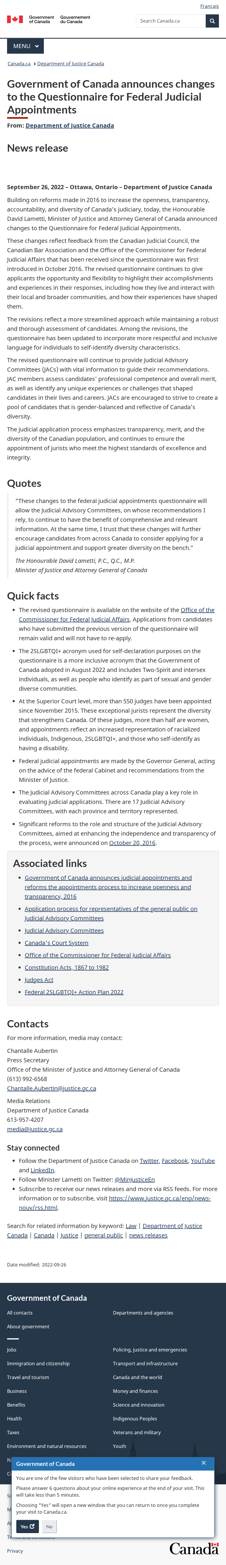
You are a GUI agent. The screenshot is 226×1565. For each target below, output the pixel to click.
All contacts (20, 1313)
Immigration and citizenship (38, 1363)
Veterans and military (137, 1432)
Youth (119, 1446)
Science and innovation (138, 1405)
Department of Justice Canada (70, 63)
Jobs (11, 1349)
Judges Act (39, 980)
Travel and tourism (28, 1377)
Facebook (175, 1161)
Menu (22, 46)
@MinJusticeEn (135, 1179)
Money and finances (135, 1391)
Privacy (15, 1551)
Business (17, 1391)
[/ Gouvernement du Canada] (48, 19)
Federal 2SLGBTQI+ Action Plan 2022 (74, 992)
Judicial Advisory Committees (64, 930)
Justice (69, 1235)
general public (103, 1235)
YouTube (203, 1161)
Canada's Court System (57, 943)
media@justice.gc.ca (35, 1129)
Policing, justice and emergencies (150, 1349)
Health (14, 1418)
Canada (44, 1235)
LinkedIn (42, 1170)
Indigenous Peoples (135, 1418)
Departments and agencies (143, 1313)
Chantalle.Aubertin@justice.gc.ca (51, 1088)
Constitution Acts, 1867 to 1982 (67, 967)
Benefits (16, 1405)
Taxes (13, 1432)
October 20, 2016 (132, 843)
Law (131, 1226)
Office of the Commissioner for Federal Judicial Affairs (98, 955)
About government (28, 1326)
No (51, 1528)
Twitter (149, 1161)
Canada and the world (137, 1377)
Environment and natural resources (47, 1446)
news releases (148, 1235)
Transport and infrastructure (145, 1363)
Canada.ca (19, 63)
